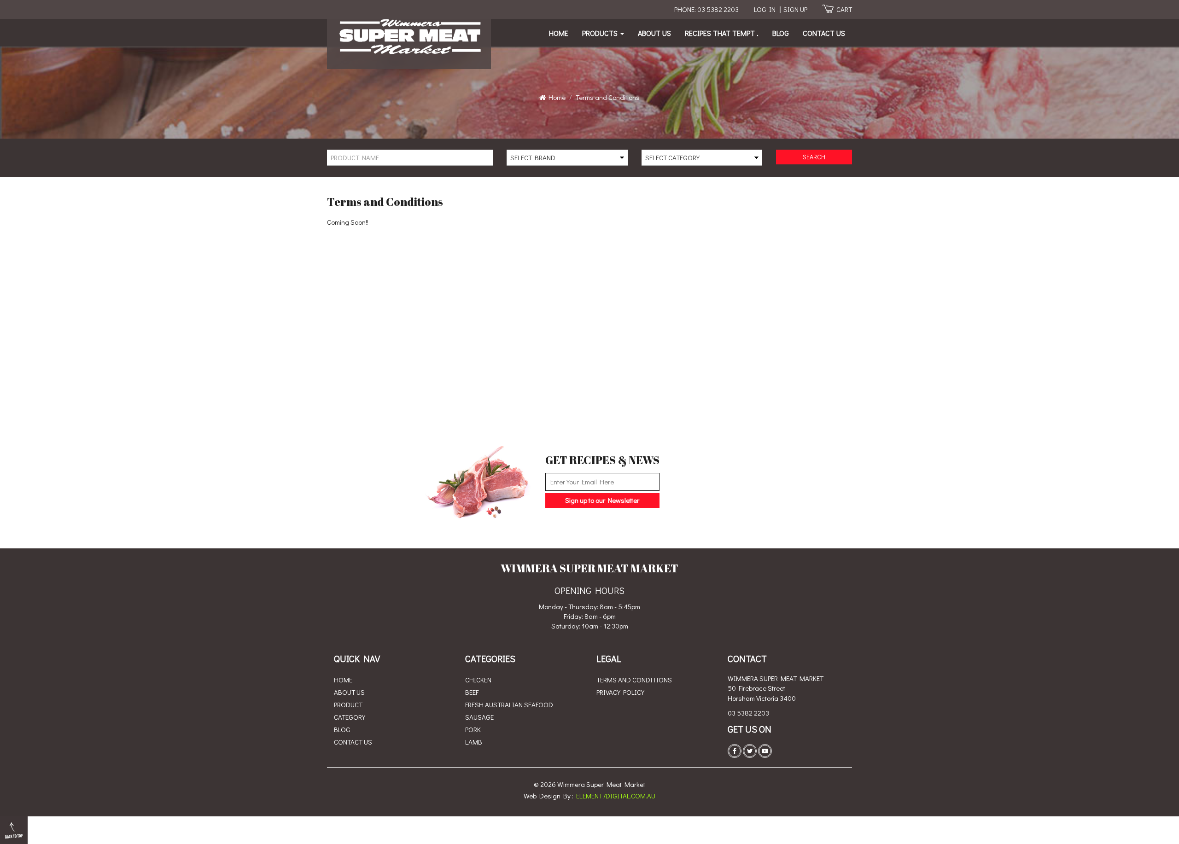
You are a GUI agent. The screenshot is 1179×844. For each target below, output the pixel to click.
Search (814, 156)
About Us (654, 33)
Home (558, 33)
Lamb (473, 741)
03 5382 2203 (748, 712)
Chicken (478, 679)
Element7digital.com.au (615, 795)
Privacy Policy (620, 692)
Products (600, 33)
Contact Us (824, 33)
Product (348, 704)
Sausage (479, 717)
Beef (472, 692)
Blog (780, 33)
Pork (473, 729)
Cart (844, 9)
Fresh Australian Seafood (509, 704)
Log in (765, 9)
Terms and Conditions (634, 679)
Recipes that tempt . (722, 33)
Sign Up (795, 9)
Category (349, 717)
